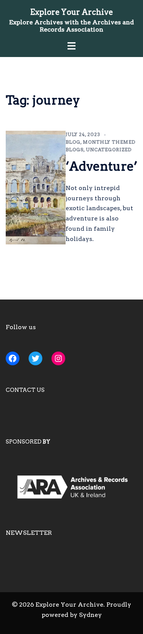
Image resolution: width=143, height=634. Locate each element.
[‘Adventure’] (36, 187)
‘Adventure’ (101, 166)
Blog (73, 142)
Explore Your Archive (71, 12)
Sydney (90, 614)
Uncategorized (109, 149)
